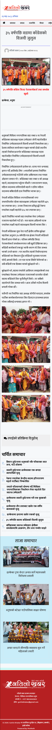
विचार (42, 23)
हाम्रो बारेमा (26, 725)
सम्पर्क (46, 722)
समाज (22, 23)
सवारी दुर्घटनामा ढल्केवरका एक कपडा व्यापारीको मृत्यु (23, 472)
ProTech (31, 728)
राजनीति (32, 23)
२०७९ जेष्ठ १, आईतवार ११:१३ (29, 50)
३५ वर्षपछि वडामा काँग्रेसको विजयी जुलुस (25, 520)
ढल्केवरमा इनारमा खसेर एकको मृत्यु (23, 514)
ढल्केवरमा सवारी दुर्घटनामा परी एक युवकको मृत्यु (26, 499)
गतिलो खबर (14, 50)
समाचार (12, 23)
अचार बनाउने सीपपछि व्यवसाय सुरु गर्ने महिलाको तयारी (26, 650)
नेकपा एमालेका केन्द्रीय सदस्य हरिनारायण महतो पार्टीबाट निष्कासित (25, 480)
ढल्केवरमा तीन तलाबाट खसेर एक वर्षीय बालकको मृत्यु (24, 508)
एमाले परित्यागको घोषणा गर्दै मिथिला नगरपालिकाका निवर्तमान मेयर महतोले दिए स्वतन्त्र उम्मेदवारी (26, 489)
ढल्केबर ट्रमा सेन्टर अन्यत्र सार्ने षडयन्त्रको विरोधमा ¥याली (26, 574)
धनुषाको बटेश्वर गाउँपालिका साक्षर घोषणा (26, 610)
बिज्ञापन (40, 722)
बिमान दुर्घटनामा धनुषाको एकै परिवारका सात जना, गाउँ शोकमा (26, 463)
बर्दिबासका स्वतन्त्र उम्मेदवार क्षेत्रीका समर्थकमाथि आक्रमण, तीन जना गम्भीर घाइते (26, 527)
